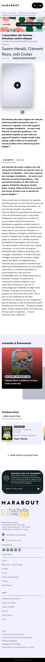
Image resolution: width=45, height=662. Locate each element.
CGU (4, 631)
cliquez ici (28, 483)
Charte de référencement (13, 634)
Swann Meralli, (15, 48)
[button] (29, 24)
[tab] (8, 160)
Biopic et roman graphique (28, 13)
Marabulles (13, 13)
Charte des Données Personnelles (17, 637)
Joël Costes (22, 54)
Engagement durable (11, 644)
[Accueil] (11, 5)
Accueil (4, 13)
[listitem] (4, 550)
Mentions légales (9, 640)
